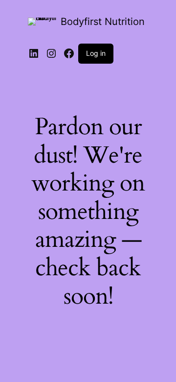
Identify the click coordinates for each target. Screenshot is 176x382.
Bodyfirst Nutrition (103, 21)
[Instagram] (51, 53)
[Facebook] (69, 53)
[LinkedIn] (34, 53)
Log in (96, 53)
